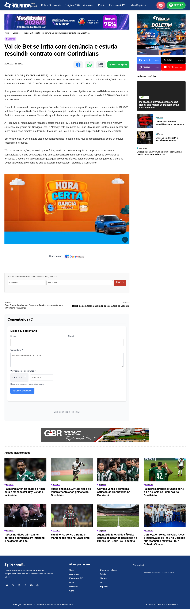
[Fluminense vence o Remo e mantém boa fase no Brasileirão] (72, 515)
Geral (71, 591)
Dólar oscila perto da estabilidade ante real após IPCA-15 (169, 122)
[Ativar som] (125, 240)
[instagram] (19, 585)
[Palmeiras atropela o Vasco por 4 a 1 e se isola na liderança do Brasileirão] (165, 469)
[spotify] (37, 585)
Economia (73, 586)
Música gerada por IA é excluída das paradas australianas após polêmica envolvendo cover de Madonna (169, 139)
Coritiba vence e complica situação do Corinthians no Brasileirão (113, 492)
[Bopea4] (20, 5)
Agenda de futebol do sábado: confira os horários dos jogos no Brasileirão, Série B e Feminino (117, 537)
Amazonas (74, 574)
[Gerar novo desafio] (25, 377)
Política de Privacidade (168, 604)
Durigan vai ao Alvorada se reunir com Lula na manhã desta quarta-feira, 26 (159, 153)
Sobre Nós (150, 604)
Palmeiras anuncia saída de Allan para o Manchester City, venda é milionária (24, 492)
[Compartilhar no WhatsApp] (89, 64)
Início (6, 33)
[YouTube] (31, 585)
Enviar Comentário (22, 390)
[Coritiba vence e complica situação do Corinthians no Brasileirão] (118, 469)
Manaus (103, 578)
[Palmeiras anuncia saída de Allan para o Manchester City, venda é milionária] (25, 469)
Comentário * (16, 350)
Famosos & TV (76, 578)
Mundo (103, 582)
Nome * (13, 336)
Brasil (71, 582)
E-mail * (71, 336)
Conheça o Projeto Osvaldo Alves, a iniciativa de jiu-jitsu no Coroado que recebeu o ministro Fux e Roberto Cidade (164, 539)
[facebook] (7, 585)
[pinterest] (25, 585)
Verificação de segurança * (22, 371)
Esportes (16, 33)
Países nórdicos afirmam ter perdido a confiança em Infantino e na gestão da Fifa (24, 537)
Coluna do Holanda (108, 570)
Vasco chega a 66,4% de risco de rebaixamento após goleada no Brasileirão (71, 492)
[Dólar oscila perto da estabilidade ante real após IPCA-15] (145, 121)
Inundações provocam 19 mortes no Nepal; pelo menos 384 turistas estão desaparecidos (159, 105)
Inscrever (120, 282)
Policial (103, 574)
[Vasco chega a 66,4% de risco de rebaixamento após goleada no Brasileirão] (72, 469)
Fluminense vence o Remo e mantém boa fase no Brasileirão (70, 536)
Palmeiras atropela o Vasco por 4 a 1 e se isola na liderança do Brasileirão (164, 492)
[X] (13, 585)
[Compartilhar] (101, 64)
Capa (71, 570)
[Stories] (160, 5)
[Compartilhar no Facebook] (78, 64)
